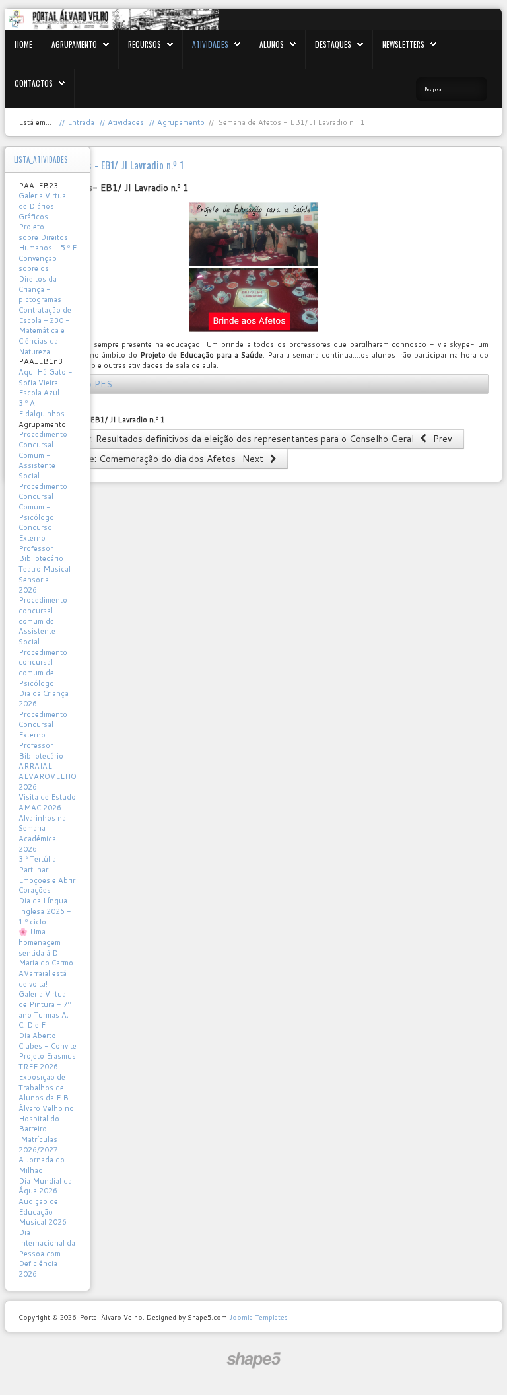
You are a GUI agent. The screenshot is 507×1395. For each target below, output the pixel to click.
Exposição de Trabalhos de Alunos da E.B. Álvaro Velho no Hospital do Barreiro (46, 1103)
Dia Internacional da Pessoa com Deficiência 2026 (46, 1253)
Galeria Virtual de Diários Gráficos (43, 205)
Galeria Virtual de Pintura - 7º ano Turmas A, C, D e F (44, 1009)
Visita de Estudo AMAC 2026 (47, 802)
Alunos (271, 44)
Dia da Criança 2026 (43, 698)
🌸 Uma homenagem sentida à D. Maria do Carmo (45, 947)
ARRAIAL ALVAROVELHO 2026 (47, 776)
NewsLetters (403, 44)
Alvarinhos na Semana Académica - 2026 (42, 833)
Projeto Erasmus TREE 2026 (47, 1061)
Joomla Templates (258, 1317)
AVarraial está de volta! (42, 978)
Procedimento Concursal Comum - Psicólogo (42, 502)
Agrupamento (74, 44)
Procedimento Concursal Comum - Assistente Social (42, 455)
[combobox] (451, 89)
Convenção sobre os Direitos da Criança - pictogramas (39, 279)
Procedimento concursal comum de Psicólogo (42, 668)
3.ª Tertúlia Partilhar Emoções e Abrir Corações (46, 874)
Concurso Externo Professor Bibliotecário (40, 543)
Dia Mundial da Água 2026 (45, 1186)
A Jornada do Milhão (41, 1165)
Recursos (144, 44)
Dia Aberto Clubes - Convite (47, 1040)
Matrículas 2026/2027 (38, 1144)
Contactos (34, 83)
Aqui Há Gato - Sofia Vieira (45, 377)
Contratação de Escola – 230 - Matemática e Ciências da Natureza (44, 331)
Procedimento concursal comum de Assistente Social (42, 621)
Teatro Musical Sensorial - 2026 (44, 579)
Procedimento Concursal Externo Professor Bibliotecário (42, 735)
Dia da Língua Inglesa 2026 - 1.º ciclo (44, 910)
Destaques (333, 44)
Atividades (210, 44)
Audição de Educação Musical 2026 (42, 1211)
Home (23, 44)
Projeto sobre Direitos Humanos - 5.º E (47, 236)
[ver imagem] (253, 267)
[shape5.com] (253, 1360)
